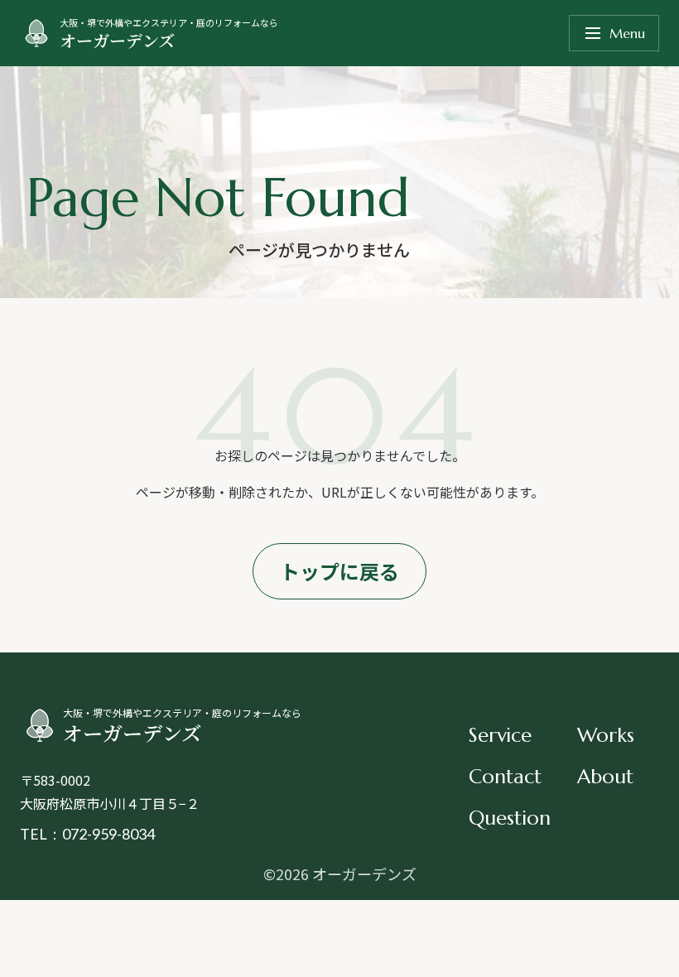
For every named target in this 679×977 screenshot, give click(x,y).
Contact (505, 776)
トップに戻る (339, 570)
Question (510, 818)
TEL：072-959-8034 (87, 834)
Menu (627, 33)
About (605, 776)
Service (500, 735)
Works (605, 735)
